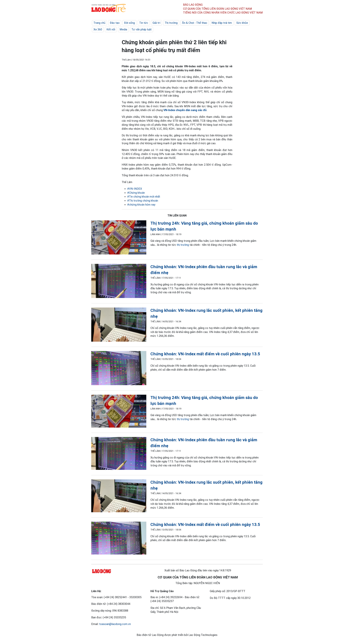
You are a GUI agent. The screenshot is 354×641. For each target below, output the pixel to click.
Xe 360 (97, 29)
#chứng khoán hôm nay (141, 204)
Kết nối (110, 29)
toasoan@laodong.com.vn (115, 624)
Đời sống (129, 22)
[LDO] (118, 238)
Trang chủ (99, 22)
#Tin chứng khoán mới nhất (143, 196)
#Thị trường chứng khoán (142, 200)
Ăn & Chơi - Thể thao (194, 22)
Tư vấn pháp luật (142, 29)
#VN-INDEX (134, 188)
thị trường (183, 244)
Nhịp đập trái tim (222, 22)
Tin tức (143, 22)
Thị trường (171, 22)
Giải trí (156, 22)
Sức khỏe (242, 22)
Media (123, 29)
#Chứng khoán (136, 192)
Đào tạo (115, 22)
